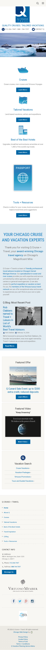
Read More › (10, 346)
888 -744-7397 (23, 29)
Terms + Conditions (23, 644)
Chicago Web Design (20, 632)
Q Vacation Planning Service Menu (23, 646)
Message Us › (9, 572)
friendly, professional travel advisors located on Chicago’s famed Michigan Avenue (22, 271)
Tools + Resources (23, 202)
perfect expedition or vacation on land (25, 284)
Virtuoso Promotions (23, 477)
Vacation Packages (22, 472)
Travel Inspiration (10, 532)
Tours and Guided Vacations (22, 481)
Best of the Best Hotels (23, 139)
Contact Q (39, 29)
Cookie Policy (23, 639)
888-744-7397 (16, 567)
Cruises (23, 79)
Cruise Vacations (22, 468)
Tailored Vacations (23, 109)
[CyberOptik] (31, 632)
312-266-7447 (10, 29)
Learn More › (23, 90)
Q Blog (6, 536)
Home (6, 508)
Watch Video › (23, 442)
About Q (7, 512)
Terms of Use (23, 641)
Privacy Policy (23, 637)
